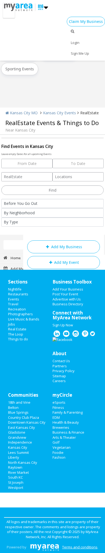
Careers (59, 380)
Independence (20, 442)
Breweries (60, 427)
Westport (15, 487)
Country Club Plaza (23, 417)
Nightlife (15, 289)
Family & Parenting (67, 412)
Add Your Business (67, 289)
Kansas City (17, 447)
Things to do (18, 339)
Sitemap (59, 376)
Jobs (11, 324)
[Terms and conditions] (44, 547)
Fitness (58, 407)
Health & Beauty (65, 422)
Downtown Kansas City (27, 422)
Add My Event (66, 262)
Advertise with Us (66, 299)
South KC (15, 477)
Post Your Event (65, 294)
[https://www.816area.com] (19, 7)
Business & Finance (68, 432)
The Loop (15, 334)
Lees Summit (18, 452)
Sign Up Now (62, 325)
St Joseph (15, 482)
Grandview (17, 437)
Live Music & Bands (23, 319)
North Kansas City (22, 462)
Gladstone (16, 432)
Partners (59, 366)
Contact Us (61, 360)
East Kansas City (21, 427)
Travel (13, 304)
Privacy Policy (63, 370)
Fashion (58, 457)
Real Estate (17, 329)
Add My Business (66, 246)
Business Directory (67, 304)
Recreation (17, 309)
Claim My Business (86, 21)
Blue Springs (18, 412)
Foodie (58, 452)
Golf (56, 442)
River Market (18, 472)
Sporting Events (19, 68)
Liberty (13, 457)
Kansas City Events (59, 112)
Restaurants (18, 294)
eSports (58, 402)
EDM (56, 417)
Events (13, 299)
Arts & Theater (64, 437)
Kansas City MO (23, 112)
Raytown (15, 467)
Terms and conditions (79, 547)
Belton (13, 407)
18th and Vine (19, 402)
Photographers (20, 314)
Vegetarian (61, 447)
